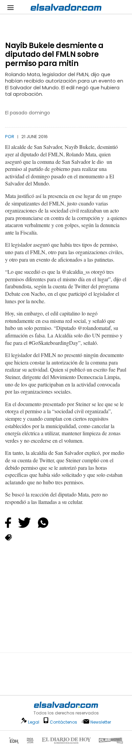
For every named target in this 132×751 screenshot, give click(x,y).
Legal (33, 722)
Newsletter (100, 722)
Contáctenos (63, 722)
